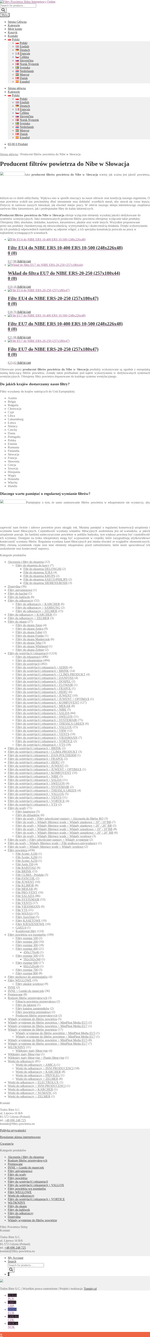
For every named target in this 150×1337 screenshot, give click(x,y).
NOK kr (13, 1325)
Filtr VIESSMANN (28, 906)
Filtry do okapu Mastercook (33, 639)
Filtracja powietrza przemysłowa (36, 1001)
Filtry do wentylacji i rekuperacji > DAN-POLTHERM (42, 755)
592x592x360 (32, 959)
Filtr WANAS (24, 913)
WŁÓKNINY (16, 1047)
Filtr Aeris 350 (24, 864)
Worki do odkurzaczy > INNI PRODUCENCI (44, 1068)
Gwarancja (6, 1143)
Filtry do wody (17, 808)
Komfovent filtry (26, 931)
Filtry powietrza (17, 850)
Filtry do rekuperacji (28, 656)
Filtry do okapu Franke (30, 635)
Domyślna (14, 586)
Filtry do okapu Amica (29, 628)
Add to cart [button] (24, 261)
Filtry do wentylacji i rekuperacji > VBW (41, 730)
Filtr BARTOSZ (26, 867)
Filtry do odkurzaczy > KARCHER (38, 604)
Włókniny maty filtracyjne (32, 1050)
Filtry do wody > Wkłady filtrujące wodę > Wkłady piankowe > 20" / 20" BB (64, 825)
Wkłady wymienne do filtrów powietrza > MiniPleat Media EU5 (48, 1022)
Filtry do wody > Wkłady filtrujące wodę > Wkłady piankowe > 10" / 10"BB (63, 822)
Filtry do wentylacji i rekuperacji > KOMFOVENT (47, 702)
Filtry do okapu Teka (28, 642)
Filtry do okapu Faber (29, 632)
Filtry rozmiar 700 (27, 969)
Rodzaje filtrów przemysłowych (27, 998)
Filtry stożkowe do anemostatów (28, 976)
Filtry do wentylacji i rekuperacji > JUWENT (44, 695)
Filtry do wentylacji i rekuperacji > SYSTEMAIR (46, 720)
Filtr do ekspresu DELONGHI (42, 569)
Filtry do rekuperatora (29, 660)
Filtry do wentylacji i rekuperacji (28, 653)
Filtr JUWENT (25, 882)
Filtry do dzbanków (28, 815)
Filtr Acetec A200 (27, 857)
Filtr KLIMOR (25, 885)
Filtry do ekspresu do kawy (32, 565)
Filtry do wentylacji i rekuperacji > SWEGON (44, 716)
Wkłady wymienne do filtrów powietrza (32, 1019)
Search (12, 1261)
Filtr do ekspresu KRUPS (39, 576)
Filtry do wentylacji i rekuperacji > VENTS (42, 734)
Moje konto (15, 28)
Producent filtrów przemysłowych (36, 1015)
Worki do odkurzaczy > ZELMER (37, 1078)
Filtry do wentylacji (28, 663)
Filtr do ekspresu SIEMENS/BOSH (45, 583)
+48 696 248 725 (15, 1120)
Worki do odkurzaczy (21, 1061)
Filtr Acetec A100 (27, 853)
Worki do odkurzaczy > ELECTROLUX (33, 1082)
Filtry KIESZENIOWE (30, 924)
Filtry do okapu (17, 621)
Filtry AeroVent (25, 917)
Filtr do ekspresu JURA (38, 572)
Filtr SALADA (25, 896)
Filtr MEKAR (24, 889)
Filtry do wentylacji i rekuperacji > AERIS (42, 667)
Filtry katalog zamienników (32, 1008)
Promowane (15, 994)
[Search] (3, 10)
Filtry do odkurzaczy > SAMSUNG (38, 607)
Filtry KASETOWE (28, 920)
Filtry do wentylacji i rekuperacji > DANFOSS (45, 678)
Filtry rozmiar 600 (27, 962)
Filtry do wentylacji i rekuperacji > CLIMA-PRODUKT (50, 674)
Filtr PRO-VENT (26, 892)
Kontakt (13, 36)
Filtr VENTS (24, 903)
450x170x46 (31, 952)
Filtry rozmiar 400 (27, 948)
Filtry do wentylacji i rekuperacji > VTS (40, 744)
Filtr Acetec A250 (27, 860)
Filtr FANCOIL (25, 878)
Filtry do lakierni (26, 1005)
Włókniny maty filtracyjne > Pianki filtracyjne (36, 1057)
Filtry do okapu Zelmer (30, 649)
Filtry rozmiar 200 (27, 941)
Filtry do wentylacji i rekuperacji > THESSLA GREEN (50, 723)
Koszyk (12, 32)
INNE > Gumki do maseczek (26, 991)
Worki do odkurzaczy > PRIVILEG (38, 1075)
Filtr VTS (22, 910)
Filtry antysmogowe (20, 590)
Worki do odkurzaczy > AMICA (36, 1064)
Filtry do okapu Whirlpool (32, 646)
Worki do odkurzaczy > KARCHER (38, 1071)
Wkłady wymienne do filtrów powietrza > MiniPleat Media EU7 (48, 1026)
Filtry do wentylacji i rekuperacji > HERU (42, 692)
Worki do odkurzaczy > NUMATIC (30, 1093)
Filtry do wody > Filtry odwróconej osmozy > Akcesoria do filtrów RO (60, 818)
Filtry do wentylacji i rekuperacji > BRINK (42, 671)
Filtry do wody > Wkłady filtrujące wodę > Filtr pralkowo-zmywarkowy (52, 843)
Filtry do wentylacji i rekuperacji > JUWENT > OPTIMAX (52, 699)
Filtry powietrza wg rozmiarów (27, 934)
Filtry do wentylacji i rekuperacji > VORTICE (44, 741)
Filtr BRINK (23, 871)
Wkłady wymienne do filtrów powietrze (32, 1029)
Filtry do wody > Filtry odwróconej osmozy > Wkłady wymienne (48, 839)
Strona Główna (17, 21)
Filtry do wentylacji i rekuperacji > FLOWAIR (44, 685)
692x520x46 (31, 966)
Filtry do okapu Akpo (29, 625)
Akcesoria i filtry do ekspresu (26, 561)
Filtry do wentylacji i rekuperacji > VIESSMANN (47, 737)
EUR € (12, 1311)
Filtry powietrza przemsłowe (33, 1012)
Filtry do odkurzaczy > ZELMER (36, 611)
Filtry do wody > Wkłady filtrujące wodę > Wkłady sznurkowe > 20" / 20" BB (64, 832)
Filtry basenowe (25, 811)
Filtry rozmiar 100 (27, 938)
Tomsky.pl (90, 1288)
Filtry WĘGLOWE (20, 980)
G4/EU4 (21, 927)
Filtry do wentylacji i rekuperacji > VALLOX (44, 727)
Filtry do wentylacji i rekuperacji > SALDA (43, 713)
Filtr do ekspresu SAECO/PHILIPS (45, 579)
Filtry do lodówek (19, 597)
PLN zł (12, 1297)
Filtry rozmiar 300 (27, 945)
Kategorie (14, 25)
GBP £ (12, 1304)
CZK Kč (13, 1318)
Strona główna (17, 88)
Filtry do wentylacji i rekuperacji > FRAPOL (43, 688)
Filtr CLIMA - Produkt (30, 874)
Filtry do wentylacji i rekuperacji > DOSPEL (43, 681)
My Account (15, 1257)
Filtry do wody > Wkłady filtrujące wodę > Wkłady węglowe (53, 836)
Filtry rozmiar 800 (27, 973)
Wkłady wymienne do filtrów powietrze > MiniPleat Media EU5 (55, 1033)
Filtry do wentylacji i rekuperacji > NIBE (41, 709)
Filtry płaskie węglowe (30, 984)
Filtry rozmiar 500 (27, 955)
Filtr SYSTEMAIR (27, 899)
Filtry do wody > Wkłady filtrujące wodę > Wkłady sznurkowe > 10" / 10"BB (64, 829)
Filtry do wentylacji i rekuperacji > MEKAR (43, 706)
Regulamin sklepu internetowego (20, 1137)
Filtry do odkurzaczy (20, 600)
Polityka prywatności (13, 1130)
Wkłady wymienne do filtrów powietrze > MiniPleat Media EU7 (55, 1036)
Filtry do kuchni (18, 593)
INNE (11, 987)
